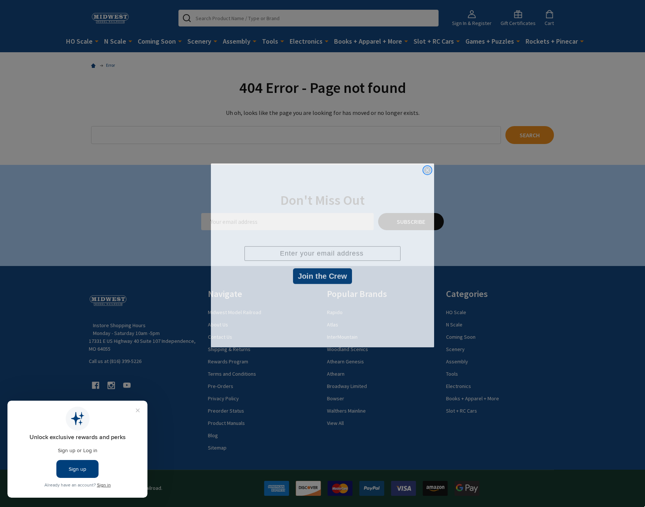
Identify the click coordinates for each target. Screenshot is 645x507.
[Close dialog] (427, 168)
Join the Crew (322, 274)
